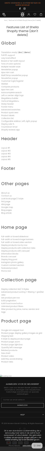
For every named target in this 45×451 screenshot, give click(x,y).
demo (27, 52)
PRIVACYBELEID (14, 445)
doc (20, 52)
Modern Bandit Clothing (22, 14)
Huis (5, 20)
